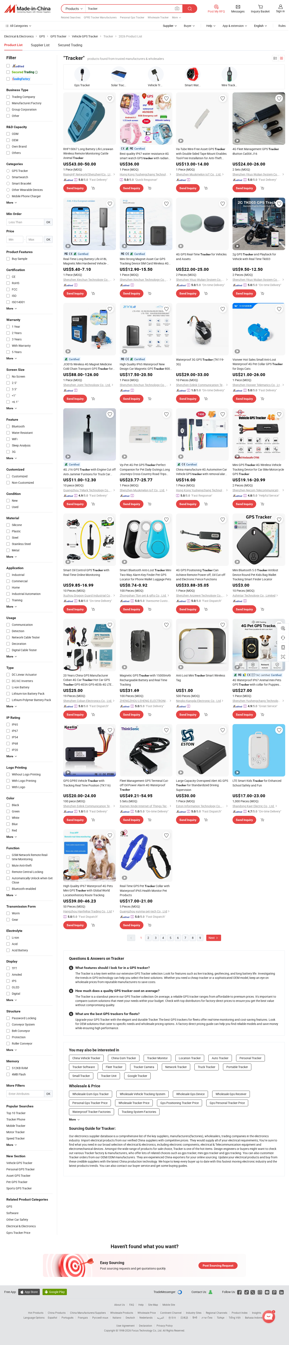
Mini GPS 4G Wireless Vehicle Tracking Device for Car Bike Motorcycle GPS (258, 469)
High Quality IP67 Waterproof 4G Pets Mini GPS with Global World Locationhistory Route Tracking (88, 890)
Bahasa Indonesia (255, 1317)
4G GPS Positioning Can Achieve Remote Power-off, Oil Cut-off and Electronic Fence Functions (200, 574)
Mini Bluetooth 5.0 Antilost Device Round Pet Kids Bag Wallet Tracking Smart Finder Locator (255, 574)
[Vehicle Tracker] (156, 74)
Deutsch (130, 1317)
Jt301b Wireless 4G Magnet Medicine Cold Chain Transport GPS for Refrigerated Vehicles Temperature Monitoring (88, 366)
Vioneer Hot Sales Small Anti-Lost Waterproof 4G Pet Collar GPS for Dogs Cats (258, 364)
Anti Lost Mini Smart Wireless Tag (200, 677)
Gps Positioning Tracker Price (179, 1103)
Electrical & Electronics (21, 1226)
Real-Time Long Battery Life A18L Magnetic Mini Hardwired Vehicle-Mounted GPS (85, 261)
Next (212, 938)
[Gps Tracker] (82, 74)
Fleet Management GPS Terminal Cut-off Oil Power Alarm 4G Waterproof (144, 785)
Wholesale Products (121, 1312)
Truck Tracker (206, 1067)
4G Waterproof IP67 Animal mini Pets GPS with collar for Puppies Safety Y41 (257, 682)
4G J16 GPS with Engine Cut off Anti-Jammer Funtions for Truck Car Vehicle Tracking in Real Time (89, 471)
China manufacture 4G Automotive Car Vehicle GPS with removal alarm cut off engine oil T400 (202, 471)
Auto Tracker (220, 1058)
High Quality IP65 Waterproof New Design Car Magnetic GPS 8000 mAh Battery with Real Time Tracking (146, 366)
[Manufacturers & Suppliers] (27, 8)
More (72, 1119)
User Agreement (125, 1325)
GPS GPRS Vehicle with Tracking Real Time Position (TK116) (87, 783)
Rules (282, 26)
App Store (29, 1292)
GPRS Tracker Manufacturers (100, 17)
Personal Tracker (250, 1058)
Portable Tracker (237, 1067)
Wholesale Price (147, 1312)
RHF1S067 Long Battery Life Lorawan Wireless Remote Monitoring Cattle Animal (88, 153)
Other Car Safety (17, 1220)
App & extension (233, 26)
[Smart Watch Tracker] (193, 74)
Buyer (187, 26)
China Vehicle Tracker (86, 1058)
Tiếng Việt (235, 1317)
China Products (57, 1312)
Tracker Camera (143, 1067)
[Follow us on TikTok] (246, 1292)
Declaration (145, 1325)
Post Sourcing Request (218, 1265)
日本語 (184, 1317)
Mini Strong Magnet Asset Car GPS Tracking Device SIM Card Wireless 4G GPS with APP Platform (144, 261)
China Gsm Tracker (123, 1058)
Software (12, 1213)
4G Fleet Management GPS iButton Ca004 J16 (256, 151)
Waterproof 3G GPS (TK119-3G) (200, 361)
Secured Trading (70, 45)
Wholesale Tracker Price (133, 1103)
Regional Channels (216, 1312)
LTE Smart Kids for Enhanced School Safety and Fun (257, 783)
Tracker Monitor (157, 1058)
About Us (119, 1304)
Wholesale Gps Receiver (231, 1094)
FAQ (131, 1304)
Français (83, 1317)
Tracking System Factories (139, 1112)
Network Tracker (176, 1067)
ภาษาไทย (207, 1317)
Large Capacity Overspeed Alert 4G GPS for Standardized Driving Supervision (202, 785)
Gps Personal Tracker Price (227, 1103)
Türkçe (220, 1317)
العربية (160, 1317)
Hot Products (35, 1312)
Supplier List (40, 45)
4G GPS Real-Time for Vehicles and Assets (201, 256)
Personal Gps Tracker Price (89, 1103)
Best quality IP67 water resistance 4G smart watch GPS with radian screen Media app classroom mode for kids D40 (145, 156)
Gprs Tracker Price (18, 1233)
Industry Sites (193, 1312)
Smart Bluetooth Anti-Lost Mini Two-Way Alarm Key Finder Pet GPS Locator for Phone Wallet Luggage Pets (145, 574)
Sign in (280, 11)
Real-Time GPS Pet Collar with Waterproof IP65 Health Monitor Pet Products (145, 890)
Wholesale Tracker (158, 17)
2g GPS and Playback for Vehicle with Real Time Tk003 (254, 256)
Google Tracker (137, 1076)
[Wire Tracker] (229, 74)
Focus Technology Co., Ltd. (147, 1330)
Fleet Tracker (114, 1067)
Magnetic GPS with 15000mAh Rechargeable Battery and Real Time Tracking (145, 679)
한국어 (172, 1317)
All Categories (19, 26)
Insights (256, 1312)
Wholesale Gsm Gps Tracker (90, 1094)
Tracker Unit (109, 1076)
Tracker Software (83, 1067)
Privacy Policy (165, 1325)
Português (67, 1317)
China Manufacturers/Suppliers (88, 1312)
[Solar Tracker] (119, 74)
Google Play (55, 1292)
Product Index (240, 1312)
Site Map (153, 1304)
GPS (9, 1206)
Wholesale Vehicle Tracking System (142, 1094)
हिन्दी (195, 1317)
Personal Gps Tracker (132, 17)
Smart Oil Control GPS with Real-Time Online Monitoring (86, 572)
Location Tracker (190, 1058)
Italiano (117, 1317)
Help (209, 26)
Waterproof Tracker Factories (91, 1112)
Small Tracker (81, 1076)
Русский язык (100, 1317)
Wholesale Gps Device (190, 1094)
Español (52, 1317)
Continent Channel (171, 1312)
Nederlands (146, 1317)
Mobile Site (168, 1304)
